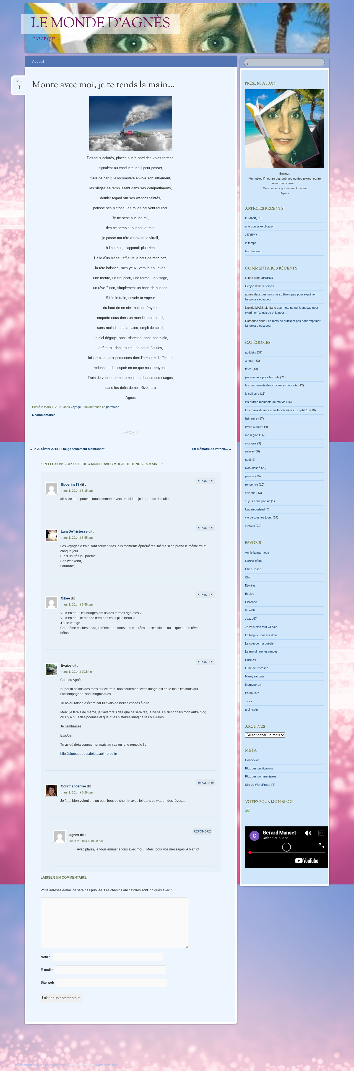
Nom (45, 957)
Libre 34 (250, 659)
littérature (251, 418)
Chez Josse (253, 569)
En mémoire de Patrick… (212, 449)
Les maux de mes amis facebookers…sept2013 (277, 410)
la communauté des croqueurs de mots (271, 385)
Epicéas (250, 585)
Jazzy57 (251, 618)
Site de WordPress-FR (260, 784)
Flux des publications (259, 768)
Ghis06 (250, 610)
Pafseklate (252, 693)
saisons (250, 492)
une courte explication (259, 226)
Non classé (252, 468)
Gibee (65, 598)
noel (248, 459)
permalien (112, 407)
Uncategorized (255, 509)
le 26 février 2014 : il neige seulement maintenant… (69, 449)
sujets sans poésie (257, 501)
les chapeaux (254, 251)
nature (249, 451)
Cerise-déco (253, 560)
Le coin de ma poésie (259, 643)
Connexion (252, 760)
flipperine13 (70, 484)
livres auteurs (254, 426)
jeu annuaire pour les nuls (262, 377)
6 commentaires (43, 415)
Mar (19, 83)
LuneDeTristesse (74, 531)
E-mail (47, 970)
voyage (76, 407)
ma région (251, 435)
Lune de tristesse (256, 668)
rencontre (251, 484)
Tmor (248, 701)
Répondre (205, 481)
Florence (251, 602)
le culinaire (252, 393)
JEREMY (251, 234)
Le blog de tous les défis (261, 635)
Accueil (38, 61)
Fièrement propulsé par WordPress (42, 1065)
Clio (247, 577)
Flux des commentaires (261, 776)
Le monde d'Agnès (100, 24)
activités (250, 352)
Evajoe (249, 286)
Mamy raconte (254, 676)
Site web (47, 982)
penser (249, 476)
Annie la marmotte (257, 552)
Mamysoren (253, 684)
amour (249, 360)
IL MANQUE (253, 218)
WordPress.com (106, 1065)
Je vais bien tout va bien (261, 627)
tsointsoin (251, 709)
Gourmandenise (73, 786)
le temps (250, 243)
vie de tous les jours (258, 517)
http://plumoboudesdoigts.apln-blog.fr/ (88, 754)
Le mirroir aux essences (261, 651)
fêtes (248, 369)
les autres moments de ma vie (265, 402)
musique (250, 443)
